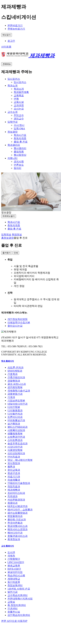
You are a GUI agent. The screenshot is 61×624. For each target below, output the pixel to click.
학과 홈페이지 (7, 361)
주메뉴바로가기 (16, 28)
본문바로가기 (15, 25)
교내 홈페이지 (7, 546)
